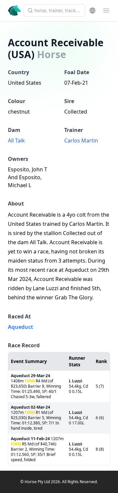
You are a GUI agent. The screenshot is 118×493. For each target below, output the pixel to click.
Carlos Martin (81, 140)
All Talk (16, 140)
